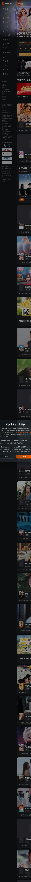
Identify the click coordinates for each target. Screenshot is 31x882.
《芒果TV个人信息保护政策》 (20, 432)
